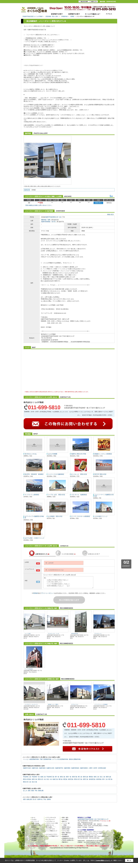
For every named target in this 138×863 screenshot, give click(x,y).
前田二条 (96, 776)
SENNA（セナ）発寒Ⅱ (53, 704)
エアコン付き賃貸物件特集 (60, 759)
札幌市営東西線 (45, 221)
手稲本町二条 (27, 776)
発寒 (49, 219)
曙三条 (110, 779)
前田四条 (99, 779)
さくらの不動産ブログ (52, 836)
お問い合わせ (35, 823)
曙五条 (65, 779)
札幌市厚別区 (75, 768)
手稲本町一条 (36, 776)
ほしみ (25, 790)
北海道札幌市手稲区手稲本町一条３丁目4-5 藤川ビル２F (93, 819)
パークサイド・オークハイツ (31, 704)
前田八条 (62, 776)
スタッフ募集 (35, 832)
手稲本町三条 (50, 776)
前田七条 (108, 776)
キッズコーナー (50, 819)
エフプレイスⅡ (74, 704)
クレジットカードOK (52, 823)
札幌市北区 (35, 768)
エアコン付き (65, 831)
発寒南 (49, 799)
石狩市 (95, 768)
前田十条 (34, 779)
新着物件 (34, 827)
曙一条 (57, 776)
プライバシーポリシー (47, 593)
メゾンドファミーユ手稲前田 (100, 704)
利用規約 (35, 593)
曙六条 (61, 779)
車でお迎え (49, 827)
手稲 (36, 790)
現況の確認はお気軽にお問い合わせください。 (39, 205)
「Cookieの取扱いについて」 (103, 860)
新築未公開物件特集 (75, 759)
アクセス (34, 819)
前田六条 (74, 776)
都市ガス (64, 821)
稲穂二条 (43, 776)
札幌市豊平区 (59, 768)
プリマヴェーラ (97, 633)
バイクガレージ (50, 821)
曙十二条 (105, 779)
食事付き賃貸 (65, 829)
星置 (29, 790)
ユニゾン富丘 (28, 633)
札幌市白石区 (50, 768)
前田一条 (68, 776)
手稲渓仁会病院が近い (68, 840)
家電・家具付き (66, 832)
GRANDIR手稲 (74, 633)
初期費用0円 (65, 836)
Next (69, 159)
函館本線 (43, 219)
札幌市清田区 (84, 768)
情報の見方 (110, 214)
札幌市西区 (67, 768)
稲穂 (32, 790)
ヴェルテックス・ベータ (53, 633)
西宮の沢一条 (57, 217)
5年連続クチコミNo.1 (37, 836)
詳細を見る (98, 203)
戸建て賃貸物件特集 (45, 759)
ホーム (33, 817)
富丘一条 (49, 779)
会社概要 (34, 838)
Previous (25, 159)
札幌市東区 (42, 768)
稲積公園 (40, 790)
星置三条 (85, 779)
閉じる (129, 860)
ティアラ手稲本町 (29, 669)
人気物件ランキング (37, 825)
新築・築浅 (65, 817)
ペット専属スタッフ (51, 831)
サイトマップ (35, 821)
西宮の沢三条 (78, 779)
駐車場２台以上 (66, 827)
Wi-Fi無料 (64, 834)
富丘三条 (34, 782)
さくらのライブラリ (51, 834)
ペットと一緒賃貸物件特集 (31, 759)
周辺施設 (34, 840)
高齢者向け (65, 842)
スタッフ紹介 (35, 834)
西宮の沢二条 (27, 782)
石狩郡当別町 (102, 768)
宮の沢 (54, 221)
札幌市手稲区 (49, 217)
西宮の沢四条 (27, 779)
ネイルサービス (50, 829)
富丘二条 (102, 776)
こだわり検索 (35, 829)
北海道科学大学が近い (68, 838)
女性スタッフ (50, 825)
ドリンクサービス (51, 817)
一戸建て (64, 825)
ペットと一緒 (65, 823)
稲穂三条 (55, 779)
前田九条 (85, 776)
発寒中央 (40, 799)
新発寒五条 (92, 779)
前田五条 (70, 779)
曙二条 (80, 776)
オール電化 (65, 819)
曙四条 (91, 776)
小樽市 (91, 768)
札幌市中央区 (27, 768)
